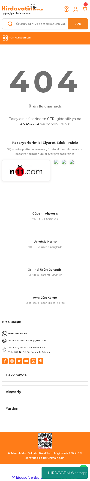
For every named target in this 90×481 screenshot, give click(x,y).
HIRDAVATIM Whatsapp (67, 473)
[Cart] (85, 9)
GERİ (51, 119)
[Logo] (22, 9)
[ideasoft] (21, 478)
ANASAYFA (29, 124)
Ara (78, 23)
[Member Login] (75, 9)
